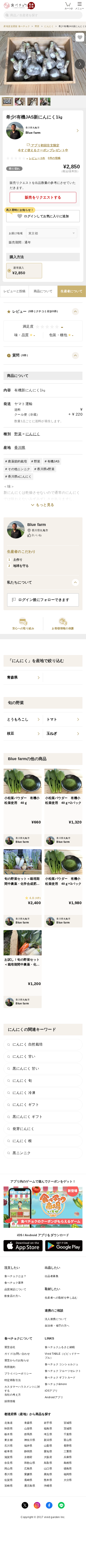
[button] (43, 325)
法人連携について (56, 1319)
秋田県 (8, 1428)
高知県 (48, 1474)
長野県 (68, 1445)
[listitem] (23, 677)
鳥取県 (48, 1462)
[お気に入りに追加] (79, 37)
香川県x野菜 (45, 469)
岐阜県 (8, 1451)
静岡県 (28, 1451)
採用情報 (9, 1401)
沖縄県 (48, 1485)
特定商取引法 (12, 1380)
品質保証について (15, 1289)
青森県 (28, 1422)
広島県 (28, 1468)
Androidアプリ (54, 1397)
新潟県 (48, 1440)
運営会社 (9, 1347)
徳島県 (68, 1468)
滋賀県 (8, 1457)
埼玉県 (48, 1434)
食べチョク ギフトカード (60, 1377)
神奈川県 (29, 1440)
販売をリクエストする (43, 197)
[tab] (14, 291)
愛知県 (48, 1451)
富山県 (68, 1440)
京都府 (28, 1457)
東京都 (8, 1440)
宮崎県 (8, 1485)
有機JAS (53, 461)
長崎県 (28, 1480)
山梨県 (48, 1445)
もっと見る (45, 505)
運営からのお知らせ (16, 1360)
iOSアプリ (51, 1390)
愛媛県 (28, 1474)
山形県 (28, 1428)
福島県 (48, 1428)
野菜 (18, 434)
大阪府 (48, 1457)
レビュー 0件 (37, 158)
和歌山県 (29, 1462)
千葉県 (68, 1434)
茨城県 (68, 1428)
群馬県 (28, 1434)
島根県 (68, 1462)
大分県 (68, 1480)
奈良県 (8, 1462)
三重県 (68, 1451)
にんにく (33, 434)
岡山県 (8, 1468)
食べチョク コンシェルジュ (61, 1364)
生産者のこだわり (21, 551)
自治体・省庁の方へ (57, 1325)
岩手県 (48, 1422)
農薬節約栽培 (17, 461)
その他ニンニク (19, 469)
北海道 (8, 1422)
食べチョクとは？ (15, 1276)
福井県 (28, 1445)
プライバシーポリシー (18, 1373)
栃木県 (8, 1434)
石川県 (8, 1445)
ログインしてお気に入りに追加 (46, 216)
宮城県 (68, 1422)
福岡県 (68, 1474)
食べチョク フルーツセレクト (63, 1370)
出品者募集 (51, 1276)
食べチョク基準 (14, 1282)
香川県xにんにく (20, 476)
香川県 (19, 447)
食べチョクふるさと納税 (60, 1347)
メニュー (79, 8)
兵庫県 (68, 1457)
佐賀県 (8, 1480)
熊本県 (48, 1480)
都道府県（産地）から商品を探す (27, 1414)
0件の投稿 (54, 158)
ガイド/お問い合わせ (17, 1353)
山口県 (48, 1468)
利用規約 (9, 1367)
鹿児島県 (29, 1485)
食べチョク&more (56, 1384)
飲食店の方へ (12, 1295)
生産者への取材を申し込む (61, 1297)
